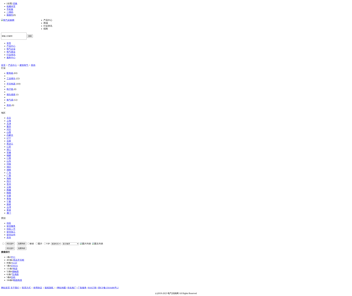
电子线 (10, 89)
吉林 (9, 141)
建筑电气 (24, 65)
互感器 (15, 274)
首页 (3, 65)
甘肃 (9, 196)
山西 (9, 132)
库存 (9, 237)
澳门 (9, 213)
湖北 (9, 167)
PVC (13, 257)
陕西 (9, 193)
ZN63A (14, 266)
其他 (33, 65)
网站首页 (5, 288)
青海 (9, 198)
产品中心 (12, 65)
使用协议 (37, 288)
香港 (9, 210)
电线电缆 (17, 280)
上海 (9, 121)
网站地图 (61, 288)
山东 (9, 161)
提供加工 (11, 232)
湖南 (9, 170)
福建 (9, 155)
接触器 (15, 271)
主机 (13, 277)
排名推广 (71, 288)
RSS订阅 (92, 288)
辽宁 (9, 138)
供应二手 (11, 229)
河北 (9, 129)
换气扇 (10, 100)
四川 (9, 181)
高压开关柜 (18, 260)
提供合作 (11, 235)
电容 (15, 268)
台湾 (9, 207)
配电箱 (10, 73)
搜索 (30, 36)
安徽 (9, 152)
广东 (9, 172)
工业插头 (11, 78)
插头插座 (11, 94)
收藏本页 (11, 6)
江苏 (9, 147)
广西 (9, 175)
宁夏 (9, 201)
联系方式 (26, 288)
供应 (9, 223)
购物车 (10, 15)
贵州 (9, 184)
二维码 (10, 12)
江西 (9, 158)
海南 (9, 178)
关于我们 (14, 288)
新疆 (9, 204)
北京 (9, 118)
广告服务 (82, 288)
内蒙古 (10, 135)
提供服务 (11, 226)
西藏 (9, 190)
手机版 (10, 9)
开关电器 (11, 84)
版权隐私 (49, 288)
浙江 (9, 149)
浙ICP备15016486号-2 (108, 288)
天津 (9, 123)
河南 (9, 164)
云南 (9, 187)
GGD (14, 263)
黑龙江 (10, 144)
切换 (15, 3)
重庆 (9, 126)
